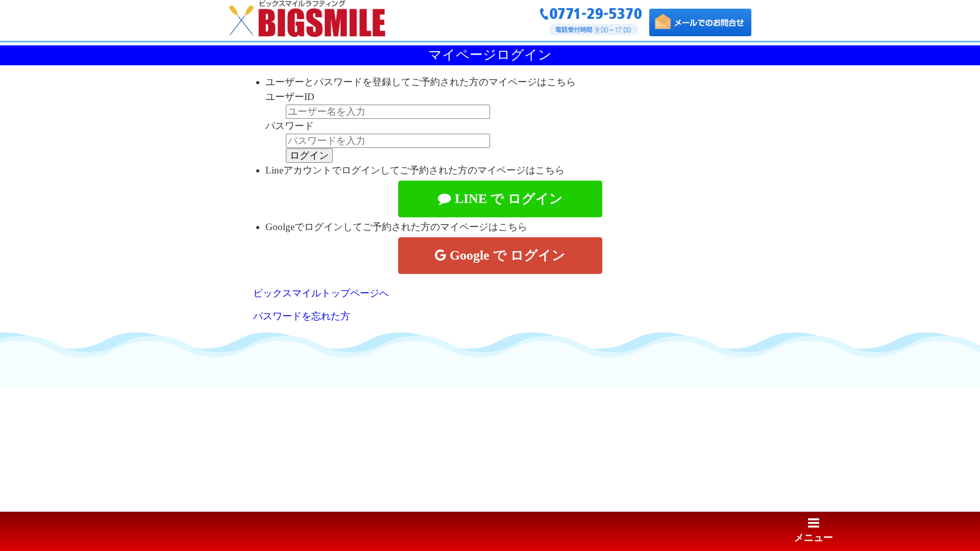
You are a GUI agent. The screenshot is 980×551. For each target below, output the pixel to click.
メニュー (813, 537)
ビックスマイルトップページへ (321, 293)
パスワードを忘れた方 (301, 316)
